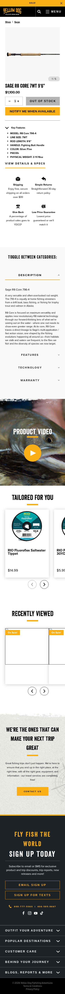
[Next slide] (44, 584)
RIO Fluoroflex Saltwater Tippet (27, 552)
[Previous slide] (32, 584)
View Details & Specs (25, 163)
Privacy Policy (19, 989)
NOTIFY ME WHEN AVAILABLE (32, 111)
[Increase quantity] (19, 101)
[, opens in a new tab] (23, 913)
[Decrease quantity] (8, 101)
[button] (32, 275)
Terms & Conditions (21, 985)
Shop (8, 22)
